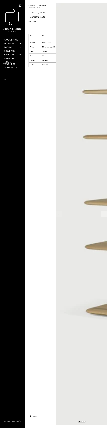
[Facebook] (12, 82)
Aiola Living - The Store (39, 13)
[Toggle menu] (20, 43)
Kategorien (42, 5)
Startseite (32, 5)
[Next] (104, 214)
